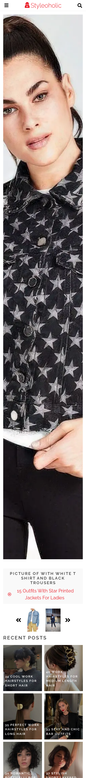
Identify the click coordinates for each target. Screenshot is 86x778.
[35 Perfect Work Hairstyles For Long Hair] (22, 716)
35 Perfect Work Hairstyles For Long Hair (22, 729)
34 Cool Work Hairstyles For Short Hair (21, 681)
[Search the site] (80, 6)
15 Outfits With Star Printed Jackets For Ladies (45, 594)
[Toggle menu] (6, 6)
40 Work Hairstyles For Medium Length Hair (62, 678)
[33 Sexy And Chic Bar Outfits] (63, 716)
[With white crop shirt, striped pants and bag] (33, 620)
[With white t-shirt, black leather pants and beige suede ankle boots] (53, 620)
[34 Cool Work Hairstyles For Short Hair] (22, 668)
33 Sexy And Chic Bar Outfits (63, 732)
